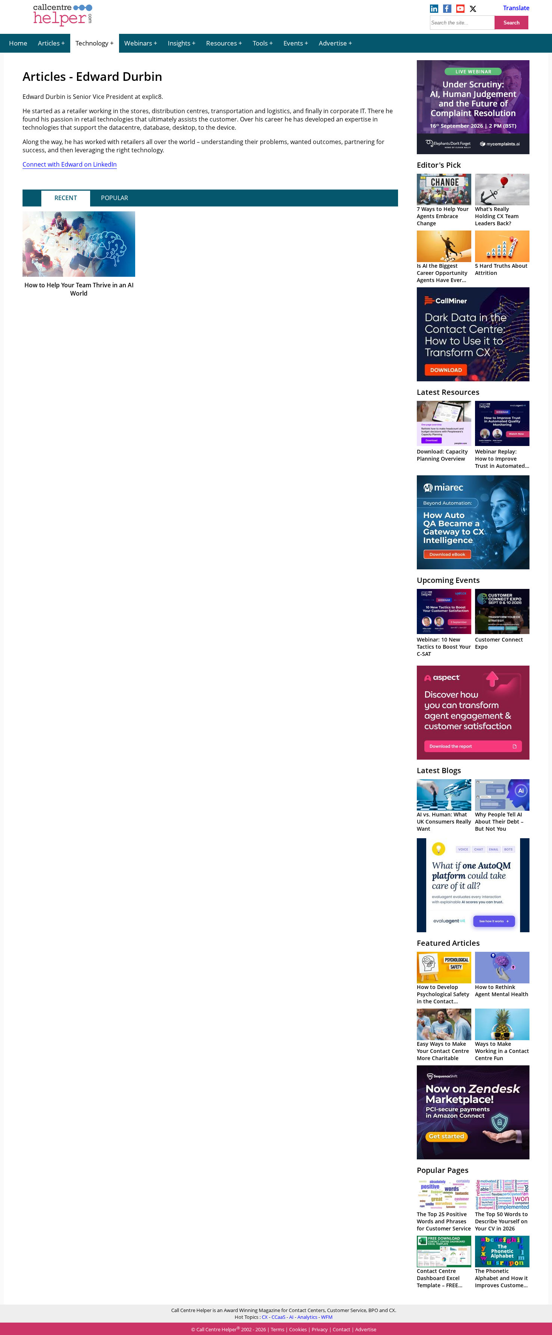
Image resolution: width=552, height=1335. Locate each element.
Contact (341, 1329)
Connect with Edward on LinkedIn (70, 164)
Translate (516, 8)
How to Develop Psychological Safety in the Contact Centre (443, 997)
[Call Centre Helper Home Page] (63, 27)
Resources (221, 43)
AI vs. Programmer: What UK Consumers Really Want (444, 821)
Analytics (307, 1317)
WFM (327, 1317)
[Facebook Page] (447, 10)
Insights (179, 43)
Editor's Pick (439, 165)
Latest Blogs (439, 770)
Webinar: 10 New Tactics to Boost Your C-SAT (444, 646)
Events (293, 43)
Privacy (320, 1329)
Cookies (298, 1329)
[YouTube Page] (460, 10)
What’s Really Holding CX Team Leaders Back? (497, 216)
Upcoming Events (448, 580)
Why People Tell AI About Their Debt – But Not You (499, 821)
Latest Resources (448, 392)
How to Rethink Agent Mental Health (501, 990)
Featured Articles (448, 943)
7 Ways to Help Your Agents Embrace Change (443, 216)
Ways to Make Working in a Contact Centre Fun (502, 1051)
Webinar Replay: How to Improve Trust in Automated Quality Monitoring (500, 462)
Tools (260, 43)
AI (291, 1317)
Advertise (333, 43)
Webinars (138, 43)
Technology (92, 43)
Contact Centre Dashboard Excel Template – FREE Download (438, 1281)
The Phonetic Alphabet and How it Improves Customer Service (501, 1281)
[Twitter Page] (473, 10)
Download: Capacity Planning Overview (442, 455)
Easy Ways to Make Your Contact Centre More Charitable (443, 1051)
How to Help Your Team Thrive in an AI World (79, 289)
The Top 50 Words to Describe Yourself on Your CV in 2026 (501, 1221)
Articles (49, 43)
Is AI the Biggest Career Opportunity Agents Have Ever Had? (442, 276)
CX (265, 1317)
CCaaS (278, 1317)
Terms (277, 1329)
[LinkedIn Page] (434, 10)
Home (18, 43)
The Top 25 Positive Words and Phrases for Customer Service (444, 1221)
